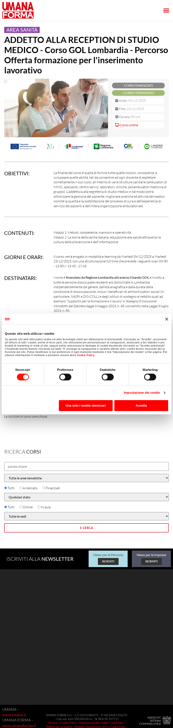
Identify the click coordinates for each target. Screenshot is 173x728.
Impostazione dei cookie (142, 392)
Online (28, 507)
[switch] (65, 377)
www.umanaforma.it (19, 725)
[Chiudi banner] (166, 319)
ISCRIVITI (108, 561)
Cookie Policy (86, 355)
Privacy (52, 722)
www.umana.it (14, 714)
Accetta (141, 405)
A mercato (30, 488)
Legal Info (117, 722)
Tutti (11, 488)
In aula (46, 507)
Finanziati (53, 488)
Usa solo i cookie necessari (86, 405)
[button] (166, 10)
